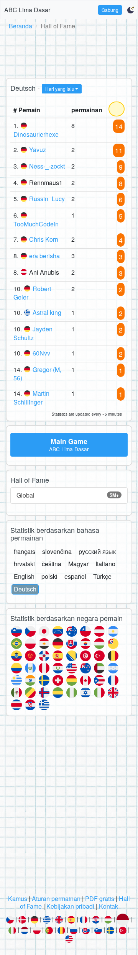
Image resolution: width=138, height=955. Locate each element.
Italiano (105, 563)
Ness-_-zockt (47, 166)
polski (49, 576)
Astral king (47, 312)
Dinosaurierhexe (36, 134)
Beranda (20, 25)
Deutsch (25, 589)
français (24, 551)
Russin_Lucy (47, 198)
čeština (51, 563)
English (24, 576)
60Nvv (41, 353)
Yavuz (37, 149)
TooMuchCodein (36, 224)
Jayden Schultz (33, 333)
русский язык (97, 551)
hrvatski (24, 563)
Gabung (110, 10)
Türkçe (102, 576)
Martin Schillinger (31, 397)
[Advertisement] (69, 52)
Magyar (78, 563)
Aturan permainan (56, 898)
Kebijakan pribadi (70, 906)
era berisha (44, 255)
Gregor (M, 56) (37, 374)
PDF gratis (99, 898)
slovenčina (57, 551)
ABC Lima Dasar (27, 9)
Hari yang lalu (59, 88)
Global (67, 495)
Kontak (108, 906)
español (75, 576)
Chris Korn (43, 239)
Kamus (17, 898)
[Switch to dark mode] (130, 10)
